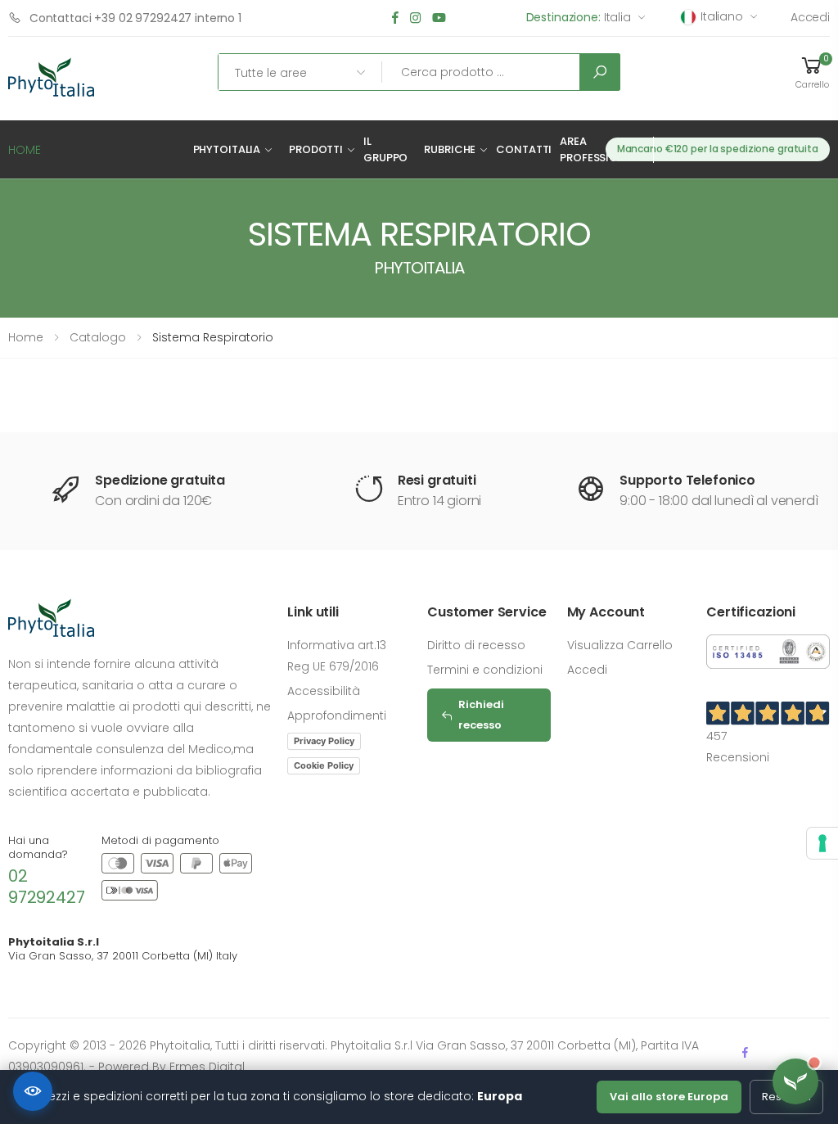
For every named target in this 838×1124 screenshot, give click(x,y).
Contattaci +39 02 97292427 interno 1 (135, 18)
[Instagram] (415, 18)
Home (25, 337)
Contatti (524, 149)
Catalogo (98, 337)
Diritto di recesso (476, 645)
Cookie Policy (324, 765)
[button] (812, 72)
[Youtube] (439, 18)
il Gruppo (385, 149)
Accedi (810, 17)
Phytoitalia (227, 149)
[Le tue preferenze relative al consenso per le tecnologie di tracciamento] (822, 843)
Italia (578, 17)
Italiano (722, 16)
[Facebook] (395, 18)
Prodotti (316, 149)
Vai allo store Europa (669, 1096)
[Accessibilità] (32, 1091)
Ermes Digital (207, 1067)
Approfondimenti (336, 715)
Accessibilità (323, 691)
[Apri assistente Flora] (795, 1081)
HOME (24, 150)
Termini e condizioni (485, 669)
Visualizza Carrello (620, 645)
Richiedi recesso (481, 714)
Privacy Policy (324, 741)
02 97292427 (46, 886)
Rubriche (449, 149)
